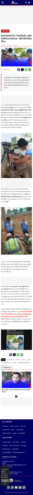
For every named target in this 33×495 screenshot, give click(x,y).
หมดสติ (14, 363)
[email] (29, 69)
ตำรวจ (29, 360)
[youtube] (16, 487)
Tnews (15, 433)
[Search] (26, 3)
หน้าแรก (3, 45)
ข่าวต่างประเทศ (6, 449)
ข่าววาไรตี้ (23, 445)
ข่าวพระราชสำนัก (6, 442)
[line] (26, 69)
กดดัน (23, 360)
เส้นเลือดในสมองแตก (24, 363)
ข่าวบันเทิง (5, 445)
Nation (13, 430)
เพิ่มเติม (5, 477)
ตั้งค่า (5, 484)
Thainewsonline (6, 433)
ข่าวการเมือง (16, 442)
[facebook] (18, 69)
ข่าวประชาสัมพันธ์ (6, 452)
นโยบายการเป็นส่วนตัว (19, 452)
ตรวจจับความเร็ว (6, 363)
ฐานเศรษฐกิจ (21, 433)
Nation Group (14, 426)
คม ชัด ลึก (22, 426)
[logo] (13, 2)
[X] (12, 487)
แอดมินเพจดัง (10, 360)
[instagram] (24, 487)
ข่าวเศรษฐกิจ (15, 449)
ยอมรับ (5, 480)
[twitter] (22, 69)
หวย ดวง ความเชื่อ (14, 445)
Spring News (20, 430)
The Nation (5, 426)
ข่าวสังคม (9, 45)
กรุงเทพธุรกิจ (5, 430)
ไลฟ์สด (18, 360)
